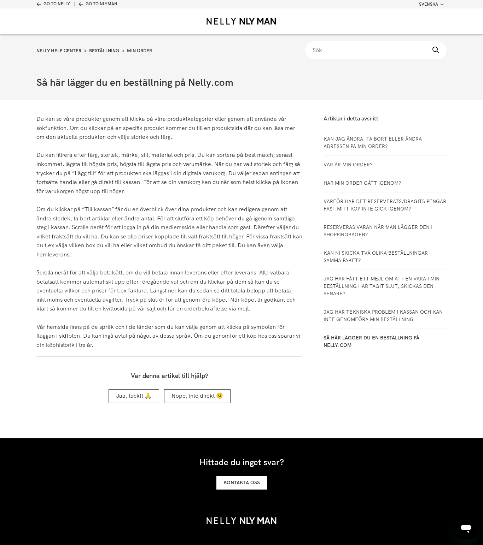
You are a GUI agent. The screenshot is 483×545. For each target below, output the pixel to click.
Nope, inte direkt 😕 (197, 395)
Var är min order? (348, 164)
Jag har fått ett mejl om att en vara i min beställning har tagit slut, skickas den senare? (382, 286)
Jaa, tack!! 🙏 (134, 395)
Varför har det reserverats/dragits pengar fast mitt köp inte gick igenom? (385, 205)
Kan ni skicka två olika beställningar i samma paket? (377, 256)
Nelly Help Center (58, 51)
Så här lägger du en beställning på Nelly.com (371, 341)
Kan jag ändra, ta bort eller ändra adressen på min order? (373, 142)
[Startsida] (241, 21)
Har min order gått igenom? (362, 183)
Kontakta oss (241, 482)
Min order (139, 51)
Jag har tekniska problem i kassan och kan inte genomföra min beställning (383, 315)
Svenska (428, 4)
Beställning (104, 51)
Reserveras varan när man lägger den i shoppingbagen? (378, 231)
